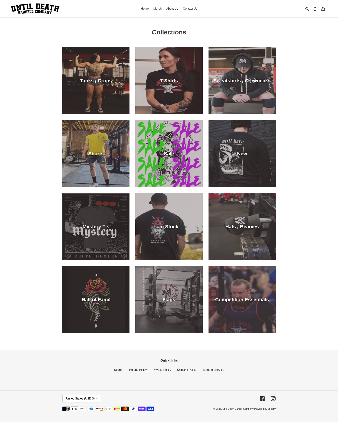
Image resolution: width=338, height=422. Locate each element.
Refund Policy (138, 369)
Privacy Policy (162, 369)
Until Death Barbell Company (238, 409)
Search (118, 369)
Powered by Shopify (265, 409)
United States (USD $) (80, 398)
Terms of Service (213, 369)
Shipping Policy (187, 369)
